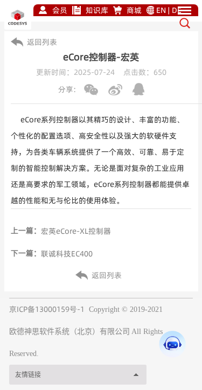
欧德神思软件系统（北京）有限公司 (69, 332)
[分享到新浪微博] (115, 89)
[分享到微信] (91, 89)
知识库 (97, 10)
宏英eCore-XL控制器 (76, 231)
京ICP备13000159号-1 (47, 309)
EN (161, 10)
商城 (134, 10)
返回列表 (42, 42)
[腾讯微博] (138, 89)
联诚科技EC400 (67, 253)
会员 (59, 10)
